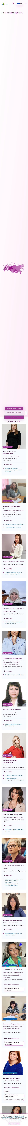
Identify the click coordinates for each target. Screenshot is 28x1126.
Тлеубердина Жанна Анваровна (13, 561)
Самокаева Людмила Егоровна (13, 1024)
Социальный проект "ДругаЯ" (14, 775)
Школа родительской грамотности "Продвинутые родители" (13, 469)
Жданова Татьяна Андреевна (12, 814)
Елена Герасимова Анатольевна (13, 608)
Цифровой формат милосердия (14, 524)
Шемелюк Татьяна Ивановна (12, 969)
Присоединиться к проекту (14, 408)
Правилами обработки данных (14, 1118)
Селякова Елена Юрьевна (11, 1078)
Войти (14, 4)
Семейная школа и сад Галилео (14, 675)
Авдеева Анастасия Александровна (9, 452)
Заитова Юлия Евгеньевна (12, 709)
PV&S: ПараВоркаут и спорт (13, 527)
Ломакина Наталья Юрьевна (12, 658)
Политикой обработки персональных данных (12, 1117)
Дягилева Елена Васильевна (12, 920)
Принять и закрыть (14, 1123)
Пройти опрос (14, 417)
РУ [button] (21, 3)
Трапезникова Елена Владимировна (10, 761)
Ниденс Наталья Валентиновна (13, 865)
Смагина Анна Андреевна (11, 506)
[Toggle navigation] (25, 3)
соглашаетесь (18, 1119)
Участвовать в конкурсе (14, 412)
